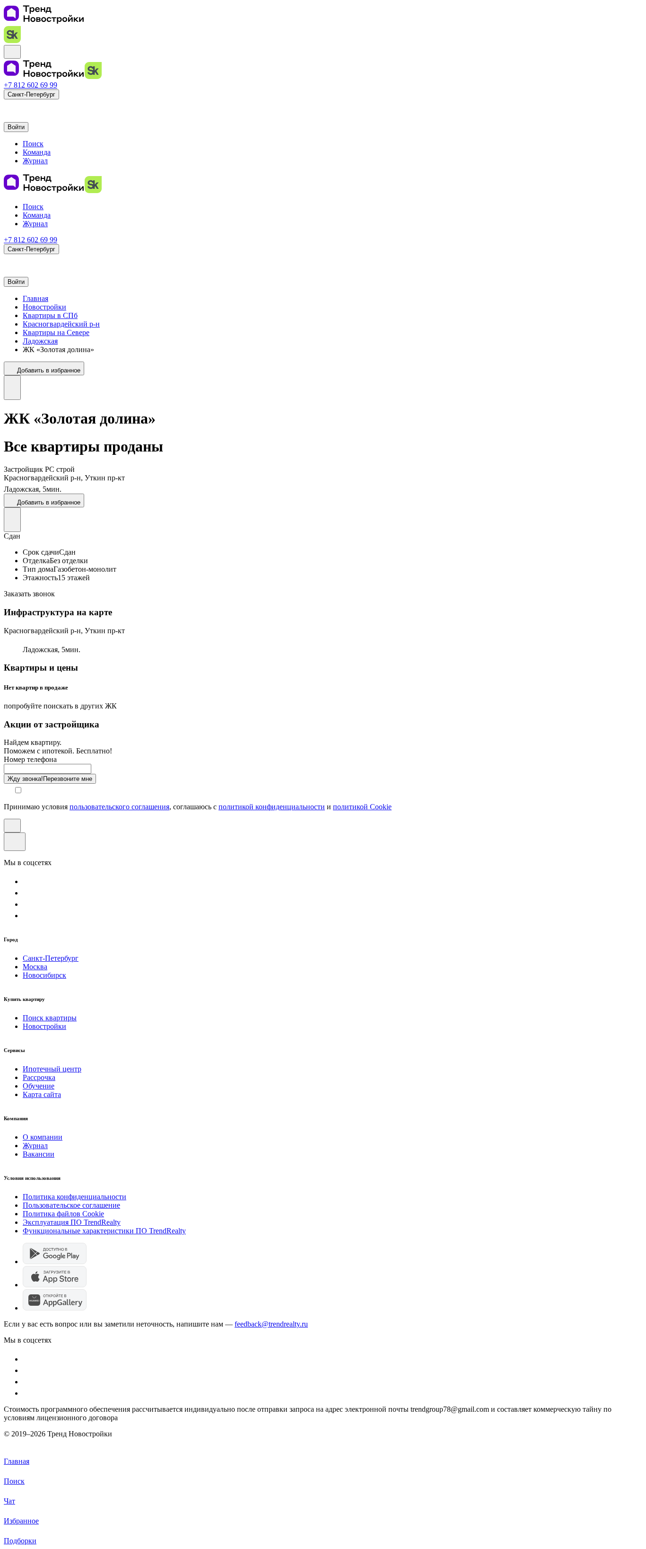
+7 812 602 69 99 (30, 85)
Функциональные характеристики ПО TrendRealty (104, 1231)
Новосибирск (44, 975)
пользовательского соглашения (119, 807)
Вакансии (38, 1154)
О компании (42, 1137)
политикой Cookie (362, 807)
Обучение (38, 1086)
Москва (35, 967)
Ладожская (40, 341)
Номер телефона (30, 759)
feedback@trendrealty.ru (271, 1324)
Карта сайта (42, 1094)
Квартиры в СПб (50, 315)
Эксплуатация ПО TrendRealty (72, 1222)
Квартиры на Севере (56, 332)
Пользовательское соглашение (71, 1205)
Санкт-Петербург (51, 958)
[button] (8, 106)
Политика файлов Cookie (63, 1214)
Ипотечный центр (52, 1069)
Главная (35, 298)
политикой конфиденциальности (271, 807)
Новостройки (44, 307)
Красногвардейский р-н (61, 324)
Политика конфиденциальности (74, 1197)
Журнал (35, 1146)
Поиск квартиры (50, 1018)
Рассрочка (39, 1077)
